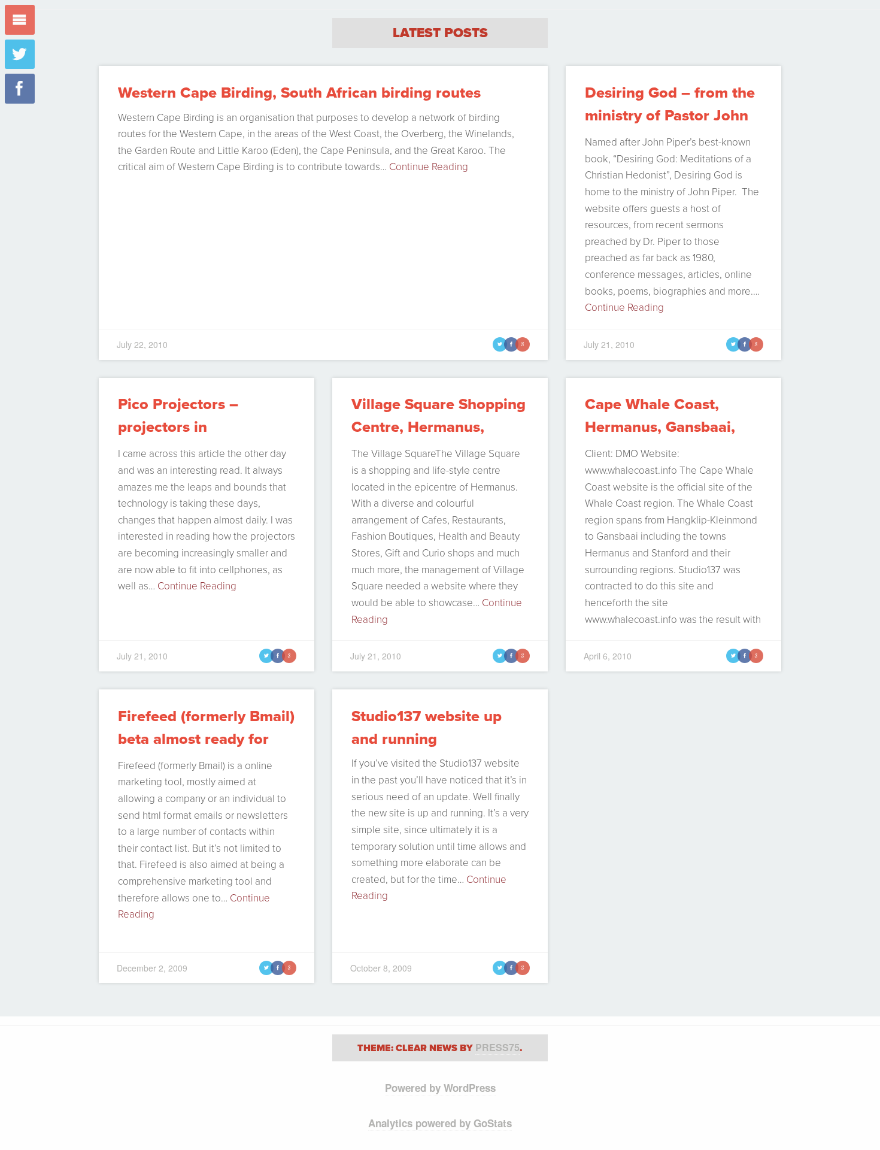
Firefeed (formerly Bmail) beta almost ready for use (206, 739)
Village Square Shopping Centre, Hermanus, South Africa (438, 427)
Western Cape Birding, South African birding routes (299, 93)
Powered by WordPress (440, 1088)
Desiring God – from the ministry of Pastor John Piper (670, 116)
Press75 (497, 1047)
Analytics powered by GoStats (440, 1123)
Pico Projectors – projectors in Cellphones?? (178, 427)
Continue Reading (428, 167)
